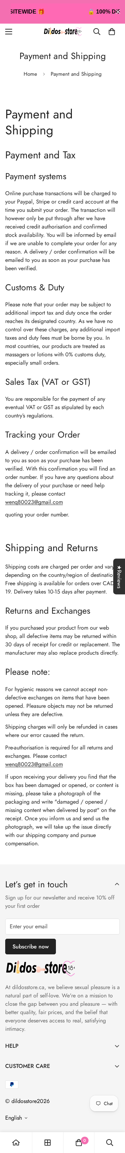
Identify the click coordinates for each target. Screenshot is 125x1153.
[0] (112, 32)
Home (30, 74)
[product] (16, 1142)
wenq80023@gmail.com (34, 502)
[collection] (47, 1142)
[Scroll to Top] (112, 1116)
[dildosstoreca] (62, 32)
